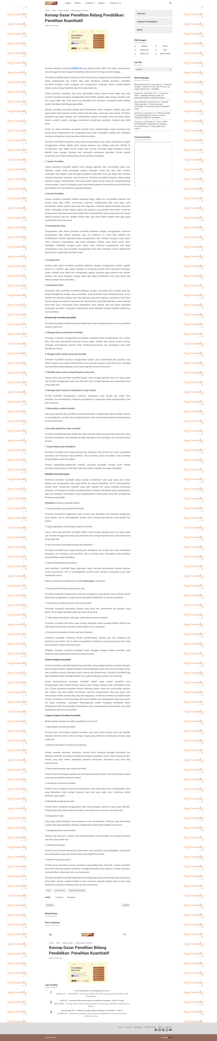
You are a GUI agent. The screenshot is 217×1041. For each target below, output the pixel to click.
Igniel (170, 1037)
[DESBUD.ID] (51, 3)
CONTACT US (115, 3)
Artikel (165, 46)
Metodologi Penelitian (77, 890)
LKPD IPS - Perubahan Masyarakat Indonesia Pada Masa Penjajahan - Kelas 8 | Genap (92, 1001)
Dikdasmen (144, 50)
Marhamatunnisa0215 (142, 84)
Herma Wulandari (140, 102)
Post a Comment (51, 26)
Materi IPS (144, 54)
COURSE (88, 3)
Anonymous (138, 93)
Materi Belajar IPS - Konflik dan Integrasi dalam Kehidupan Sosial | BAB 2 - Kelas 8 (92, 1010)
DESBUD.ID (76, 68)
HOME (67, 3)
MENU (101, 3)
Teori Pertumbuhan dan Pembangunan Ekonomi (92, 991)
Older (126, 905)
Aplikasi (144, 46)
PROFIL (78, 3)
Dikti (49, 890)
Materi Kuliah (60, 890)
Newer (49, 905)
